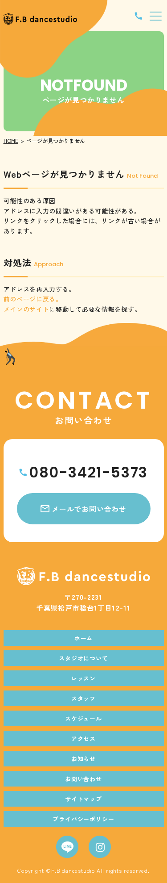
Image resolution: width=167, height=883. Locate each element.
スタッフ (83, 698)
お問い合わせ (83, 778)
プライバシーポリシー (84, 819)
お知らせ (83, 758)
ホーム (83, 638)
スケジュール (83, 718)
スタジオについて (84, 658)
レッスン (83, 678)
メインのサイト (26, 309)
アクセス (83, 738)
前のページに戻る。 (33, 298)
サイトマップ (83, 799)
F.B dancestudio (73, 870)
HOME (11, 140)
